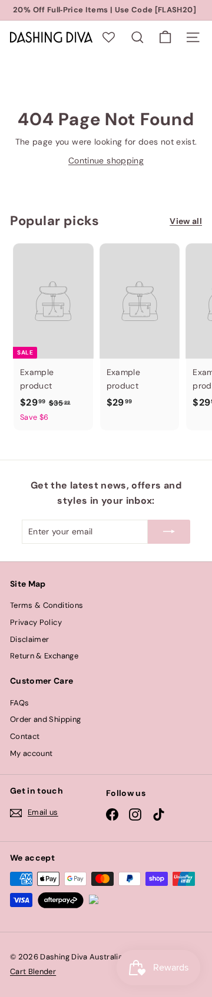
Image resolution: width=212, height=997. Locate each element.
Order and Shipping (45, 719)
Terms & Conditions (46, 605)
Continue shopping (106, 160)
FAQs (19, 703)
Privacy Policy (36, 622)
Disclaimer (29, 639)
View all (186, 221)
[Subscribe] (169, 531)
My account (31, 753)
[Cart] (165, 37)
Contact (24, 736)
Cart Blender (33, 971)
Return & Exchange (44, 656)
